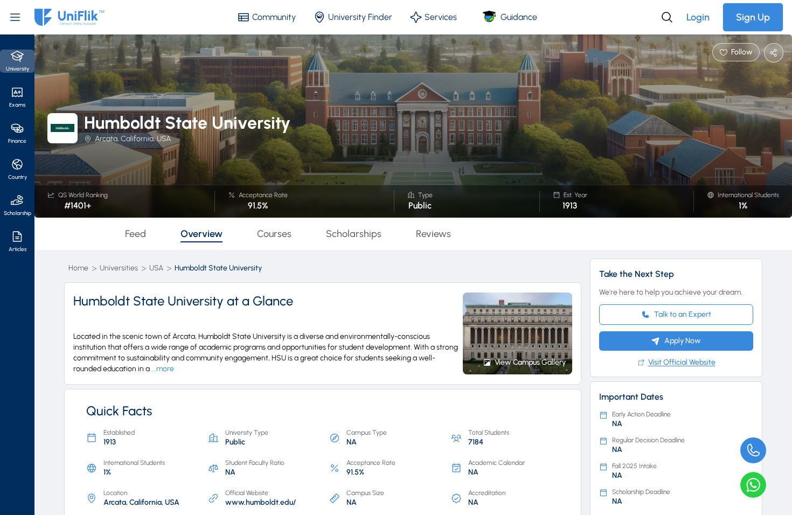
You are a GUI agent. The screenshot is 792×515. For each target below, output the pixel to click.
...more (162, 368)
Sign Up (753, 17)
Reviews (433, 234)
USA (156, 268)
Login (698, 17)
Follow (742, 52)
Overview (201, 234)
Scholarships (353, 234)
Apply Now (682, 340)
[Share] (773, 52)
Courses (274, 234)
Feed (135, 234)
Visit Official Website (681, 362)
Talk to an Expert (682, 314)
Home (78, 268)
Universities (119, 268)
